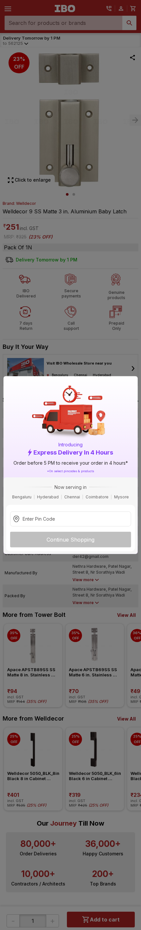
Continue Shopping (70, 539)
